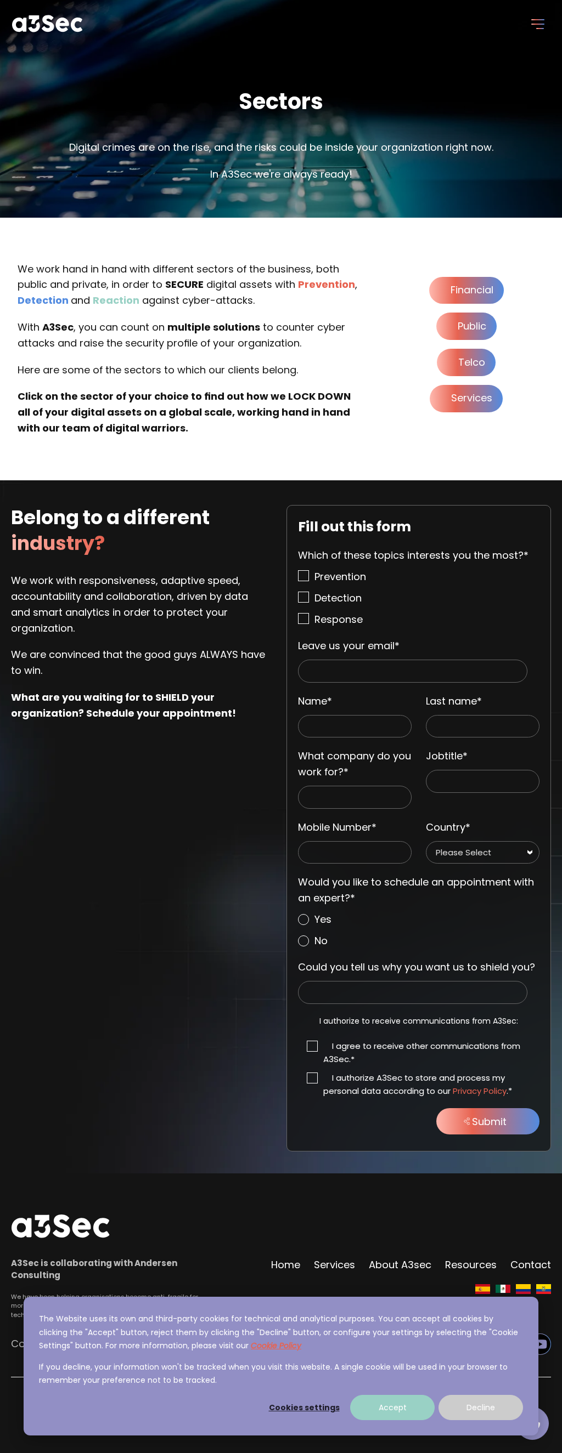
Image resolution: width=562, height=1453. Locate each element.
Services (471, 398)
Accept (393, 1407)
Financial (472, 290)
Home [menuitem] (285, 1265)
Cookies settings (304, 1407)
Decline (481, 1407)
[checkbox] (418, 598)
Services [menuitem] (334, 1265)
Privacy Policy (480, 1091)
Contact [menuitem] (530, 1265)
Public (472, 326)
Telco (471, 362)
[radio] (418, 920)
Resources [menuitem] (471, 1265)
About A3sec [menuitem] (400, 1265)
